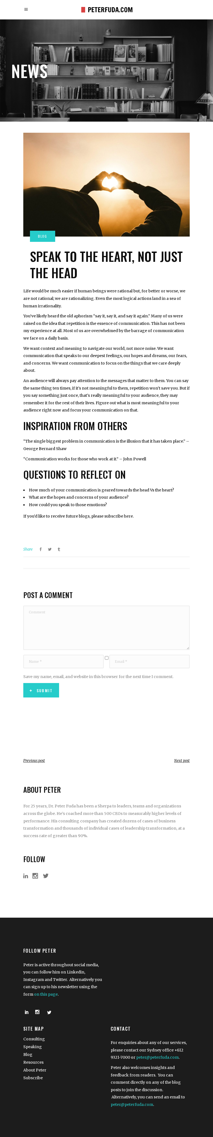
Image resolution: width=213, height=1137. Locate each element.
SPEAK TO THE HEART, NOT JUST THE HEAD (106, 264)
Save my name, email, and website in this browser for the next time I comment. (98, 676)
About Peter (34, 1070)
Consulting (34, 1038)
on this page (46, 994)
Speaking (32, 1046)
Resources (33, 1062)
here (128, 516)
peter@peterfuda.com (157, 1057)
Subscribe (33, 1077)
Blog (27, 1054)
